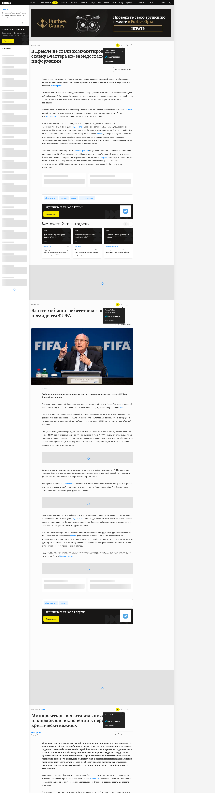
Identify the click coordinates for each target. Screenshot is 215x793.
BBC (122, 407)
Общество (78, 246)
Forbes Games (48, 3)
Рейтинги (64, 3)
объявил (128, 109)
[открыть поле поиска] (170, 2)
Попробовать (109, 61)
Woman (106, 3)
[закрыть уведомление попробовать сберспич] (122, 51)
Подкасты (84, 3)
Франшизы (74, 3)
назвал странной (81, 150)
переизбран (51, 116)
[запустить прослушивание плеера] (122, 45)
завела (100, 133)
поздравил (104, 157)
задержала (77, 126)
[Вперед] (136, 180)
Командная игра (66, 579)
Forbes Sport (47, 246)
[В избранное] (71, 176)
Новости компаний (112, 246)
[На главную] (6, 3)
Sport (114, 3)
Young (121, 3)
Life (99, 3)
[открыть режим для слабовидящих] (118, 45)
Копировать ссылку (124, 70)
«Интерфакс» (56, 85)
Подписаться (51, 214)
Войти (163, 3)
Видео (93, 3)
